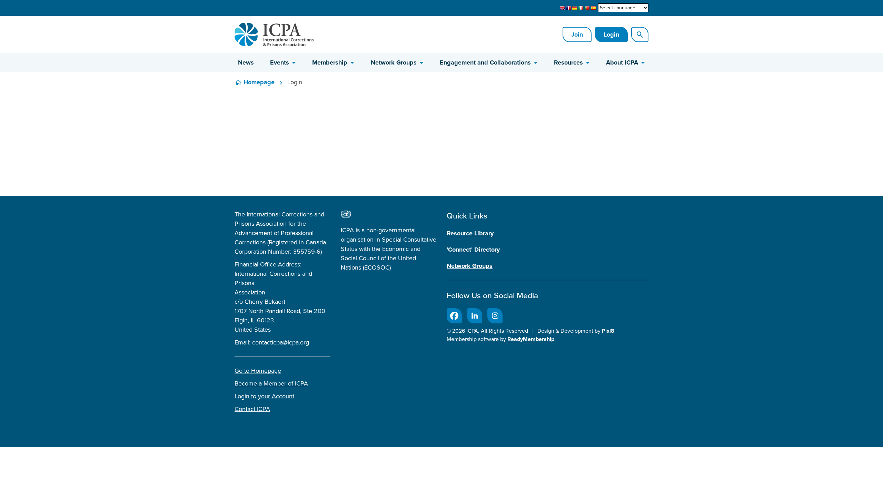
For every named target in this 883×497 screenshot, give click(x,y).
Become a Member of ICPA (271, 383)
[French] (568, 8)
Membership (329, 62)
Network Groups (394, 62)
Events (279, 62)
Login (611, 34)
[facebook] (454, 315)
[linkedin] (474, 315)
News (246, 62)
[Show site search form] (639, 34)
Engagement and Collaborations (485, 62)
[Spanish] (593, 8)
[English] (562, 8)
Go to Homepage (258, 370)
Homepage (259, 82)
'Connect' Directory (473, 249)
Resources (568, 62)
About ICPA (622, 62)
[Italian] (581, 8)
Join (577, 34)
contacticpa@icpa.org (280, 342)
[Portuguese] (587, 8)
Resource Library (470, 233)
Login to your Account (264, 396)
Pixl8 (608, 331)
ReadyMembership (530, 339)
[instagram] (495, 315)
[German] (574, 8)
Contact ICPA (252, 409)
